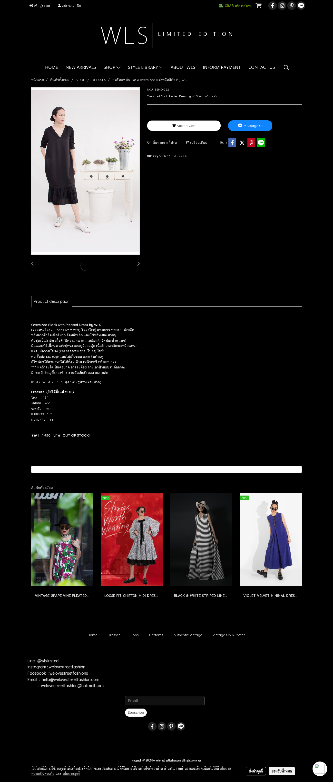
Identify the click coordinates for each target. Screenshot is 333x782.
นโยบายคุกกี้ (71, 773)
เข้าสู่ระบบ (41, 6)
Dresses (114, 635)
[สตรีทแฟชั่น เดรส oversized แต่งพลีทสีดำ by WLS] (85, 171)
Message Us (253, 125)
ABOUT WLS (183, 67)
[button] (286, 67)
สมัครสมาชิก (71, 6)
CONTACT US (261, 67)
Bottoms (156, 635)
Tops (135, 635)
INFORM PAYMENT (222, 67)
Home (92, 635)
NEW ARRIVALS (81, 67)
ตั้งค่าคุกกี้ (256, 771)
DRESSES (180, 155)
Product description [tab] (51, 301)
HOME (51, 67)
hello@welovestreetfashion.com (70, 679)
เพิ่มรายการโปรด (163, 142)
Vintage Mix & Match (229, 635)
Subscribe (136, 712)
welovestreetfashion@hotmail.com (72, 685)
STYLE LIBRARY (143, 67)
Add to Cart (186, 125)
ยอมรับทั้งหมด (282, 771)
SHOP (110, 67)
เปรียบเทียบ (198, 142)
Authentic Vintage (188, 635)
